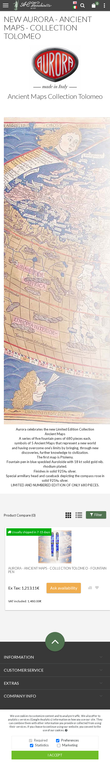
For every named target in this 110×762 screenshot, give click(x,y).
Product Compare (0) (20, 515)
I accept (55, 755)
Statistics (42, 745)
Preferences (70, 740)
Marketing (70, 745)
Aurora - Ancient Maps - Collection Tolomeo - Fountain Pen (57, 570)
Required (41, 740)
